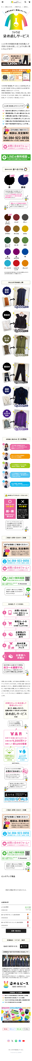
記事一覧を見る (16, 931)
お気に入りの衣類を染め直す (9, 7)
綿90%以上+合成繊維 (18, 7)
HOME (1, 7)
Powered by (14, 1052)
